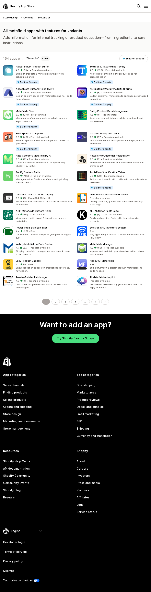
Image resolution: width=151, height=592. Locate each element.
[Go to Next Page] (105, 302)
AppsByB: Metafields (102, 260)
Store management (16, 428)
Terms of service (15, 551)
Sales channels (14, 385)
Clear (45, 58)
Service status (87, 512)
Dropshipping (86, 385)
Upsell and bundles (90, 406)
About (81, 461)
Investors (83, 475)
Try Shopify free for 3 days (75, 338)
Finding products (15, 392)
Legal (80, 504)
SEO (79, 421)
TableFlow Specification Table (107, 172)
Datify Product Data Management (109, 111)
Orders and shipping (17, 406)
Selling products (14, 399)
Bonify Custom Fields (28, 172)
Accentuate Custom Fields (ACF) (35, 88)
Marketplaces (86, 392)
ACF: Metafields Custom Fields (34, 210)
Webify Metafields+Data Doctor (34, 244)
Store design (12, 414)
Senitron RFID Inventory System (108, 227)
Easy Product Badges (28, 260)
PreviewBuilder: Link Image (31, 277)
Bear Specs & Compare (29, 133)
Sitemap (9, 570)
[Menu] (146, 6)
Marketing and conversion (21, 421)
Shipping (83, 428)
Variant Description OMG (104, 133)
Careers (82, 468)
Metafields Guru (25, 111)
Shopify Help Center (17, 461)
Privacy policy (13, 561)
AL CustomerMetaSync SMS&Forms (111, 88)
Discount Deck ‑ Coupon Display (34, 194)
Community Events (16, 483)
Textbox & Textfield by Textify (107, 66)
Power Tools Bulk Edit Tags (32, 227)
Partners (83, 490)
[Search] (139, 6)
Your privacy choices (18, 580)
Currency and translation (94, 435)
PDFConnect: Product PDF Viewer (109, 194)
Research (10, 497)
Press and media (88, 483)
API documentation (16, 468)
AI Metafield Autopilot (102, 277)
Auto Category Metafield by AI (33, 155)
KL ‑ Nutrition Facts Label (104, 210)
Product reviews (88, 399)
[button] (38, 74)
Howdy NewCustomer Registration (110, 155)
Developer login (14, 542)
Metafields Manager (101, 244)
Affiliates (83, 497)
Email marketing (88, 414)
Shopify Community (16, 475)
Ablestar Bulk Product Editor (32, 66)
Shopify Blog (12, 490)
